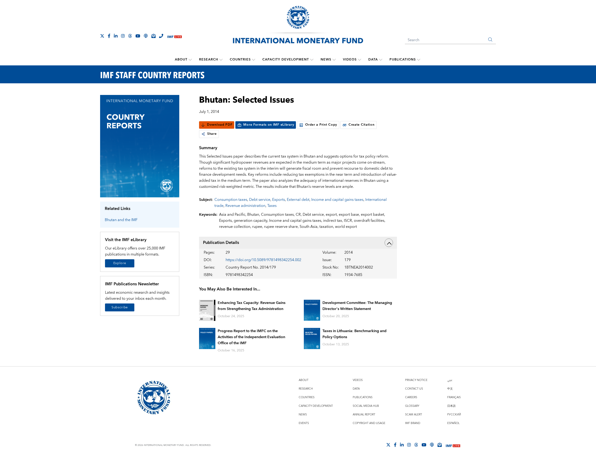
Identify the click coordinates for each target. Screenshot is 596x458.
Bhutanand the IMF (121, 220)
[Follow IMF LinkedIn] (116, 36)
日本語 (451, 406)
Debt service (259, 199)
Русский (454, 414)
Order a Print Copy (321, 125)
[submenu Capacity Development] (312, 59)
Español (453, 423)
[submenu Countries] (253, 59)
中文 (450, 388)
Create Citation (362, 125)
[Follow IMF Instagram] (123, 36)
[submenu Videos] (359, 59)
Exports (278, 199)
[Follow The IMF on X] (102, 36)
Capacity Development (285, 59)
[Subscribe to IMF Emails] (153, 36)
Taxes (272, 205)
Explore (119, 263)
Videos (350, 59)
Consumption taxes (230, 199)
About (181, 59)
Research (208, 59)
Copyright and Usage (369, 423)
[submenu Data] (380, 59)
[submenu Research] (221, 59)
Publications (402, 59)
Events (304, 423)
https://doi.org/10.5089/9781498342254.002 (263, 260)
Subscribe (120, 307)
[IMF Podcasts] (432, 445)
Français (454, 397)
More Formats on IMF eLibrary (268, 125)
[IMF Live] (175, 36)
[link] (203, 134)
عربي (449, 380)
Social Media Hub (366, 406)
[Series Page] (139, 145)
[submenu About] (190, 59)
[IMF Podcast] (146, 36)
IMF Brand (412, 423)
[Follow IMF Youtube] (137, 36)
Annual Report (364, 414)
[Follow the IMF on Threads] (130, 36)
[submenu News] (334, 59)
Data (373, 59)
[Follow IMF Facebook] (109, 36)
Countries (240, 59)
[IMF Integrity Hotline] (161, 36)
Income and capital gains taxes (337, 199)
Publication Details (221, 242)
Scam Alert (413, 414)
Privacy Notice (416, 380)
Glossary (412, 406)
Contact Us (414, 388)
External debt (298, 199)
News (326, 59)
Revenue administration (245, 205)
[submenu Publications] (418, 59)
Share (212, 134)
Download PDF (219, 125)
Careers (411, 397)
